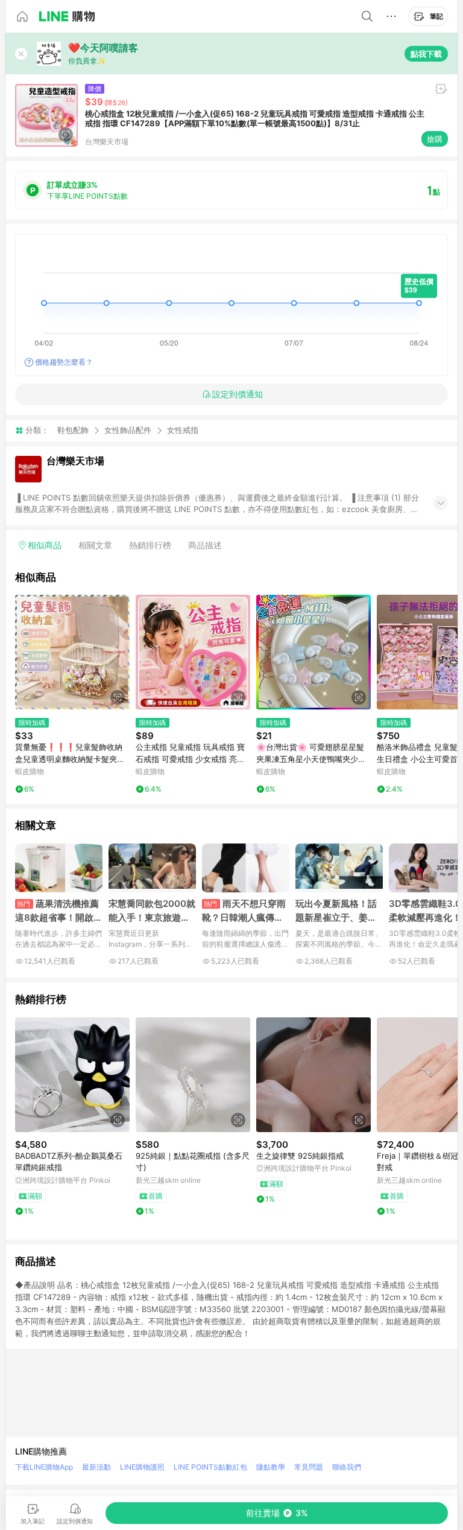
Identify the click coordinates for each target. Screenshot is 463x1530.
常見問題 (308, 1466)
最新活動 (96, 1466)
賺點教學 (270, 1466)
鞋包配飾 (73, 430)
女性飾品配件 (127, 430)
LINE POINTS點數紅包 (210, 1466)
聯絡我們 (346, 1466)
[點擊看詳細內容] (72, 652)
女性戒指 (182, 430)
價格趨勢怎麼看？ (64, 361)
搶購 (435, 139)
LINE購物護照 (142, 1466)
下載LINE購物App (44, 1466)
